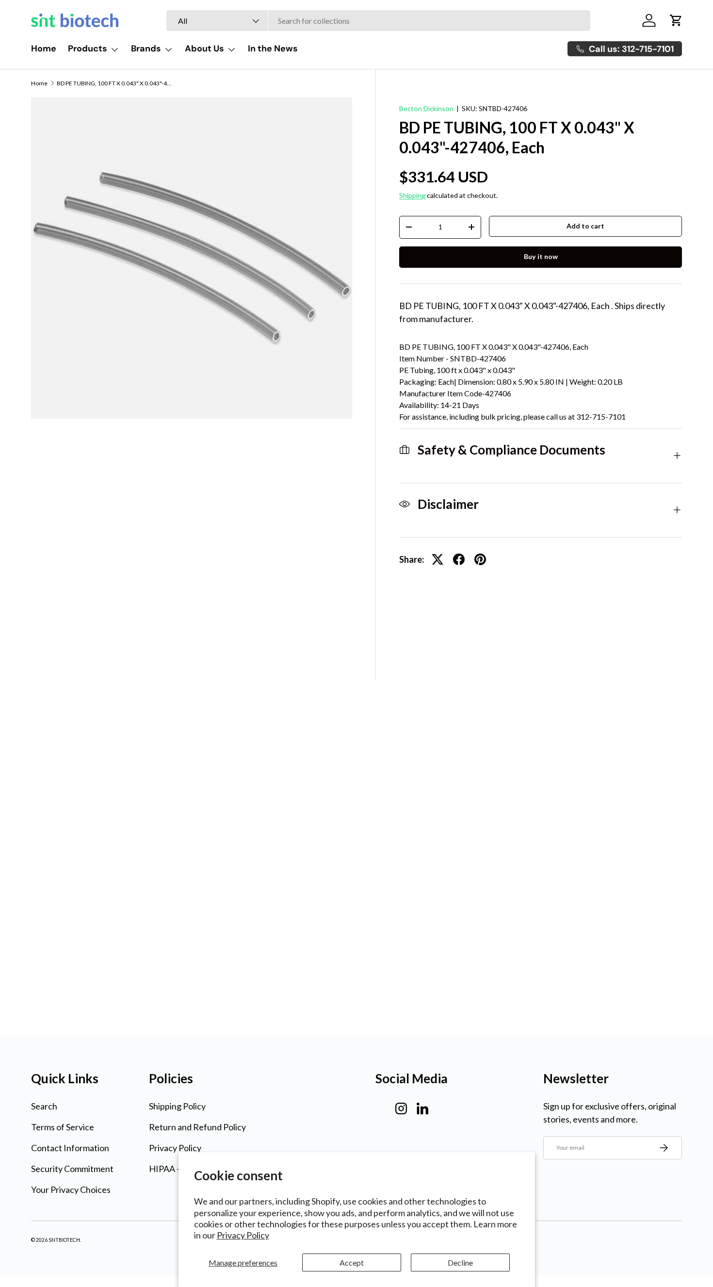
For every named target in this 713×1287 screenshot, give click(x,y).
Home (43, 48)
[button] (676, 20)
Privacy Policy (243, 1235)
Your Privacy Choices (71, 1189)
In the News (273, 48)
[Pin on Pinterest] (480, 559)
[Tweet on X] (437, 559)
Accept (352, 1262)
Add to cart (585, 226)
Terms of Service (62, 1127)
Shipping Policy (177, 1106)
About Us (204, 48)
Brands (146, 48)
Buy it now (541, 256)
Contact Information (70, 1147)
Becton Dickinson (426, 108)
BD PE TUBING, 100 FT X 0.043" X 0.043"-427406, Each (115, 83)
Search (44, 1106)
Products (87, 48)
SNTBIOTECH (64, 1240)
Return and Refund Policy (197, 1127)
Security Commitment (72, 1168)
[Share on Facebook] (459, 559)
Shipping (412, 195)
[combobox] (378, 20)
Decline (460, 1262)
